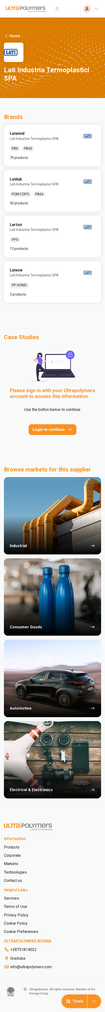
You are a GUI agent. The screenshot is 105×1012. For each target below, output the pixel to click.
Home (14, 36)
